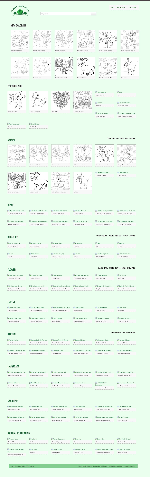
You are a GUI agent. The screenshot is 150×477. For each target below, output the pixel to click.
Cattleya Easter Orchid (80, 289)
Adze (97, 246)
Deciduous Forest (12, 310)
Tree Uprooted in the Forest (59, 310)
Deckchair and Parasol (58, 213)
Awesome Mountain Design (103, 420)
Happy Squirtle (100, 95)
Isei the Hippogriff (13, 246)
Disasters (76, 442)
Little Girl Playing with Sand (103, 213)
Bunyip (10, 256)
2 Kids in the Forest (123, 321)
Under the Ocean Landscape (103, 388)
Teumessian (77, 246)
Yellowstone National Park (81, 375)
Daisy (106, 268)
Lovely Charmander (35, 111)
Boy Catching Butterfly (124, 353)
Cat (117, 138)
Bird (113, 138)
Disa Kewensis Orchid (36, 289)
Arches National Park (57, 420)
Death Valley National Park (15, 420)
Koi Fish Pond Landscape (58, 386)
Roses (124, 268)
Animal (11, 140)
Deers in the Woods (101, 321)
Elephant (132, 138)
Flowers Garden (115, 332)
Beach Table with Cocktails (37, 213)
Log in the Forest (100, 310)
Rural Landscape (12, 127)
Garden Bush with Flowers (37, 343)
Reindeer (123, 78)
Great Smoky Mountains (36, 375)
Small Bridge (33, 127)
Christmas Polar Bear (39, 50)
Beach (10, 205)
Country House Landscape (125, 116)
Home (112, 7)
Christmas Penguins (16, 50)
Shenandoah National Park (15, 375)
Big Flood (32, 452)
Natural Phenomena (18, 433)
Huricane (32, 442)
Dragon (111, 235)
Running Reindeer (16, 78)
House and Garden (123, 105)
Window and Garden (101, 343)
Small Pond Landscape (36, 386)
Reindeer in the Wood (82, 50)
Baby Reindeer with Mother (106, 78)
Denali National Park (123, 409)
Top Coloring (132, 7)
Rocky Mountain (78, 409)
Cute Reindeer (37, 78)
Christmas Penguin (60, 50)
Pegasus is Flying (56, 256)
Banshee (120, 246)
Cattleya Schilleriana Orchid (59, 289)
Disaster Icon (99, 442)
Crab (122, 138)
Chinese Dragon (34, 246)
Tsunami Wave (12, 442)
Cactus (100, 268)
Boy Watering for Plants (36, 353)
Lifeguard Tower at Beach (15, 213)
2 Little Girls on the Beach (125, 224)
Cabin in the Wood (79, 111)
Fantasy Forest (78, 310)
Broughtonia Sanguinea (102, 289)
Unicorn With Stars (123, 256)
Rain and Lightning (57, 442)
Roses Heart (55, 111)
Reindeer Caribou (82, 78)
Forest (11, 302)
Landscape (13, 366)
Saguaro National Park (58, 409)
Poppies (118, 268)
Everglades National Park (124, 375)
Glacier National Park (79, 420)
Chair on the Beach (79, 224)
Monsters (118, 235)
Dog (126, 138)
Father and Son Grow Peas (81, 353)
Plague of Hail (56, 452)
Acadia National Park (57, 375)
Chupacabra (33, 256)
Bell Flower (121, 278)
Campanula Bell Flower (14, 278)
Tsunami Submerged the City (15, 454)
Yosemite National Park (14, 409)
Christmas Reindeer (101, 175)
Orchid (111, 268)
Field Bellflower (56, 278)
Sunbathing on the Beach (58, 224)
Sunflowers (131, 268)
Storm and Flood (78, 452)
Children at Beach (78, 213)
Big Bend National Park (36, 420)
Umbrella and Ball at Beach (103, 224)
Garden (11, 334)
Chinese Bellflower (35, 278)
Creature (12, 237)
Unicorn (132, 235)
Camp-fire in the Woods (36, 321)
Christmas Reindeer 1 (61, 78)
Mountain (12, 401)
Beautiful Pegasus (100, 256)
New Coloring (121, 7)
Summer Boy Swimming (14, 224)
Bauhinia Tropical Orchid (124, 289)
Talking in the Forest (13, 321)
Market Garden (12, 343)
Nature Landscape (79, 386)
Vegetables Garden (128, 332)
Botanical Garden (78, 343)
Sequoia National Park (102, 375)
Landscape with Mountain (124, 386)
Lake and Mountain (13, 386)
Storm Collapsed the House (103, 452)
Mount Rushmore (122, 420)
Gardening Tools (56, 353)
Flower (11, 269)
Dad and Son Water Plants (15, 353)
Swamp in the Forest (79, 321)
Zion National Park (35, 409)
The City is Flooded (123, 442)
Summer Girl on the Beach (125, 213)
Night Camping (56, 321)
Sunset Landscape (100, 116)
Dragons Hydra (56, 246)
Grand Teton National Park (103, 409)
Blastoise (98, 105)
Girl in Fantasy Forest (36, 310)
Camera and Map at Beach (37, 224)
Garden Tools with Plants (58, 343)
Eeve (119, 95)
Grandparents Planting (102, 353)
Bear (109, 138)
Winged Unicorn (12, 111)
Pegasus (125, 235)
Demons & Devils (101, 235)
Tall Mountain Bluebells (80, 278)
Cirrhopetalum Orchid (14, 289)
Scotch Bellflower (100, 278)
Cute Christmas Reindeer (105, 50)
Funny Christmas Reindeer (128, 50)
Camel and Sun (122, 175)
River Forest (121, 310)
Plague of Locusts (122, 452)
